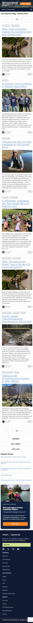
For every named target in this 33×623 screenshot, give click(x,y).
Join (3, 583)
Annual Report (6, 559)
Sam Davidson (8, 131)
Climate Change (15, 25)
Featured (23, 313)
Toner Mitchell (8, 421)
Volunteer (5, 590)
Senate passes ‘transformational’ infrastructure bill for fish (16, 319)
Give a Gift (16, 449)
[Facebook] (3, 549)
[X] (8, 549)
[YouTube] (18, 549)
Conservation (5, 197)
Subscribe (15, 439)
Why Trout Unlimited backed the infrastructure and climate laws (16, 32)
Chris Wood (7, 306)
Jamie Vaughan (8, 251)
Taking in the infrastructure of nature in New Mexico (16, 378)
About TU (5, 556)
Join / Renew (15, 444)
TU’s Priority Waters (7, 607)
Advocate (5, 587)
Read (29, 74)
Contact (4, 614)
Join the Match (25, 3)
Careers (4, 604)
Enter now (15, 524)
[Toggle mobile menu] (24, 9)
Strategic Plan (6, 566)
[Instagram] (13, 549)
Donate (4, 576)
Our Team (5, 600)
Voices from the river (7, 372)
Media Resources (7, 611)
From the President (7, 258)
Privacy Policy (6, 570)
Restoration (5, 80)
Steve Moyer (7, 73)
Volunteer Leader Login (8, 593)
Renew (4, 580)
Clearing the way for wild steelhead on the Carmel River (16, 144)
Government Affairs (7, 313)
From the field (6, 25)
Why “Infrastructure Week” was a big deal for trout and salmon (16, 264)
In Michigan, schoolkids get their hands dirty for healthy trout (16, 203)
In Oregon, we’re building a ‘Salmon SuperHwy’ (16, 85)
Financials (5, 563)
